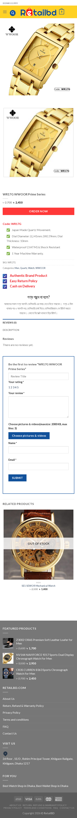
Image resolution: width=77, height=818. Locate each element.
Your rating (16, 381)
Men (17, 268)
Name (12, 443)
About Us (9, 698)
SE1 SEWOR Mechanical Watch (38, 585)
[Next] (41, 98)
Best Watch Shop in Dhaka (19, 785)
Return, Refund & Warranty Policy (23, 705)
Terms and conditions (16, 719)
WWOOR (40, 268)
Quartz (23, 268)
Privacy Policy (11, 712)
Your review (16, 393)
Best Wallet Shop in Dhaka (52, 785)
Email (12, 459)
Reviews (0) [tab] (9, 322)
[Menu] (5, 11)
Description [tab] (11, 330)
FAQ (5, 726)
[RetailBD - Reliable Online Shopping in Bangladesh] (38, 12)
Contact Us (10, 733)
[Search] (13, 13)
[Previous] (32, 98)
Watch (31, 268)
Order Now (38, 211)
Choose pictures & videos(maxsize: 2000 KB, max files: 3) (37, 426)
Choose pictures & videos (29, 435)
